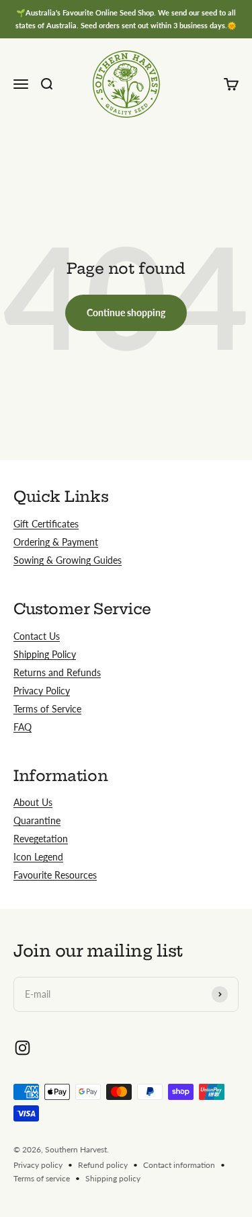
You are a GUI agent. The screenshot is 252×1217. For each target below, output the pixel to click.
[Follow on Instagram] (22, 1048)
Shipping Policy (44, 654)
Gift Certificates (46, 523)
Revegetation (40, 838)
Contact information (179, 1165)
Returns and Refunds (57, 672)
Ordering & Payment (55, 542)
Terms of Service (47, 708)
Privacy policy (37, 1165)
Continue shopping (126, 312)
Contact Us (36, 636)
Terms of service (41, 1178)
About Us (32, 802)
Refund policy (103, 1165)
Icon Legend (38, 856)
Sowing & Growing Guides (67, 560)
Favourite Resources (55, 875)
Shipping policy (112, 1178)
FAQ (22, 727)
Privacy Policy (41, 690)
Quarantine (36, 820)
